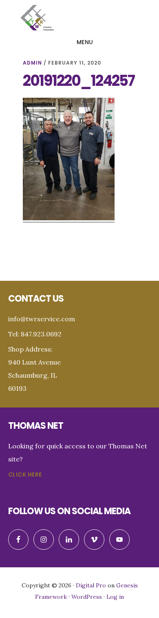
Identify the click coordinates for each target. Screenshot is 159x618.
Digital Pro (91, 585)
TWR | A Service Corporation (79, 18)
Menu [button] (85, 42)
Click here (25, 474)
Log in (115, 596)
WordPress (86, 596)
